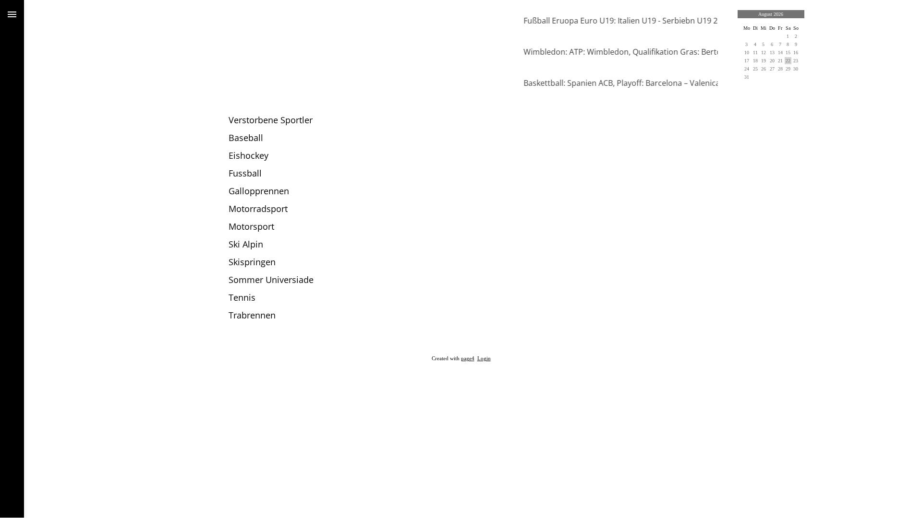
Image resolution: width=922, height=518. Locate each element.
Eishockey (248, 155)
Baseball (246, 137)
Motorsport (251, 226)
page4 (467, 358)
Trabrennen (252, 315)
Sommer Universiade (271, 279)
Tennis (242, 297)
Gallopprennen (259, 191)
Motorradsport (258, 208)
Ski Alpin (246, 244)
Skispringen (252, 262)
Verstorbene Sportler (271, 120)
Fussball (245, 173)
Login (484, 358)
